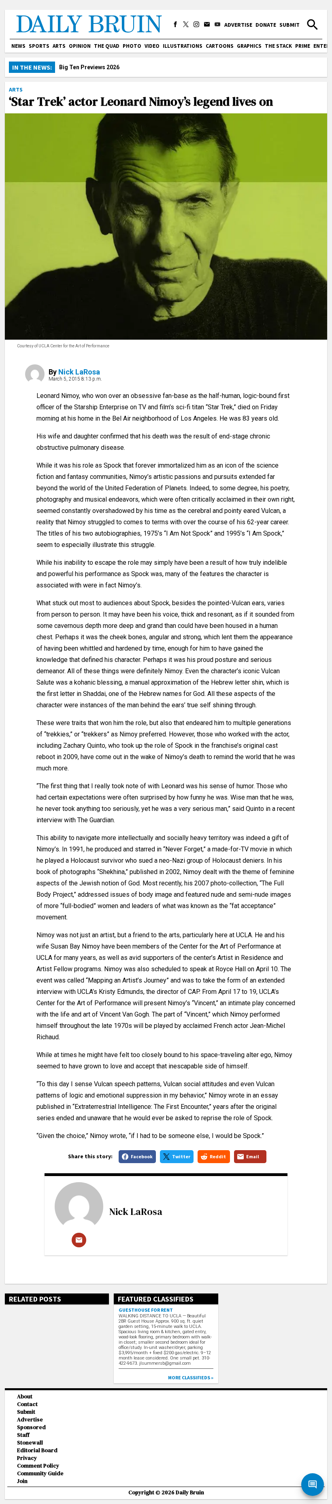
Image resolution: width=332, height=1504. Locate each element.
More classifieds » (190, 1377)
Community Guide (40, 1473)
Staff (23, 1435)
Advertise (238, 24)
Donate (265, 24)
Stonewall (30, 1443)
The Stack (278, 46)
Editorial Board (37, 1450)
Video (152, 46)
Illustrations (182, 46)
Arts (59, 46)
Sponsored (31, 1427)
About (24, 1396)
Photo (132, 46)
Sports (39, 46)
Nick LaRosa (79, 372)
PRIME (302, 46)
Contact (27, 1404)
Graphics (249, 46)
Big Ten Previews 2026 (89, 67)
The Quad (106, 46)
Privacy (27, 1458)
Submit (289, 24)
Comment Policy (38, 1466)
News (18, 46)
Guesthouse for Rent (146, 1310)
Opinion (80, 46)
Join (22, 1481)
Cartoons (220, 46)
